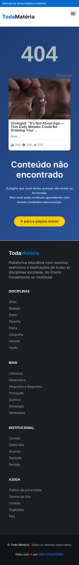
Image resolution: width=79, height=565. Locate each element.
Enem (13, 315)
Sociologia (16, 406)
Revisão (14, 464)
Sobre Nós (16, 445)
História (14, 341)
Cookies (14, 503)
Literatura (16, 373)
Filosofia (15, 321)
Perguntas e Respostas (25, 386)
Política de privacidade (25, 490)
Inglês (13, 347)
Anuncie (14, 451)
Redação (15, 458)
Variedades (17, 413)
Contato (14, 438)
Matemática (17, 380)
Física (13, 328)
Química (15, 399)
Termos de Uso (20, 496)
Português (16, 393)
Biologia (14, 308)
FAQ (12, 516)
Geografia (16, 334)
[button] (73, 13)
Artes (12, 302)
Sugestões (16, 509)
